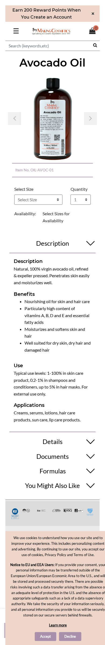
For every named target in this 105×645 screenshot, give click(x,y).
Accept (45, 636)
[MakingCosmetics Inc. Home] (51, 30)
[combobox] (52, 46)
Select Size (23, 189)
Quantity (79, 189)
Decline (70, 636)
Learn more (58, 625)
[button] (14, 118)
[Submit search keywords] (95, 45)
